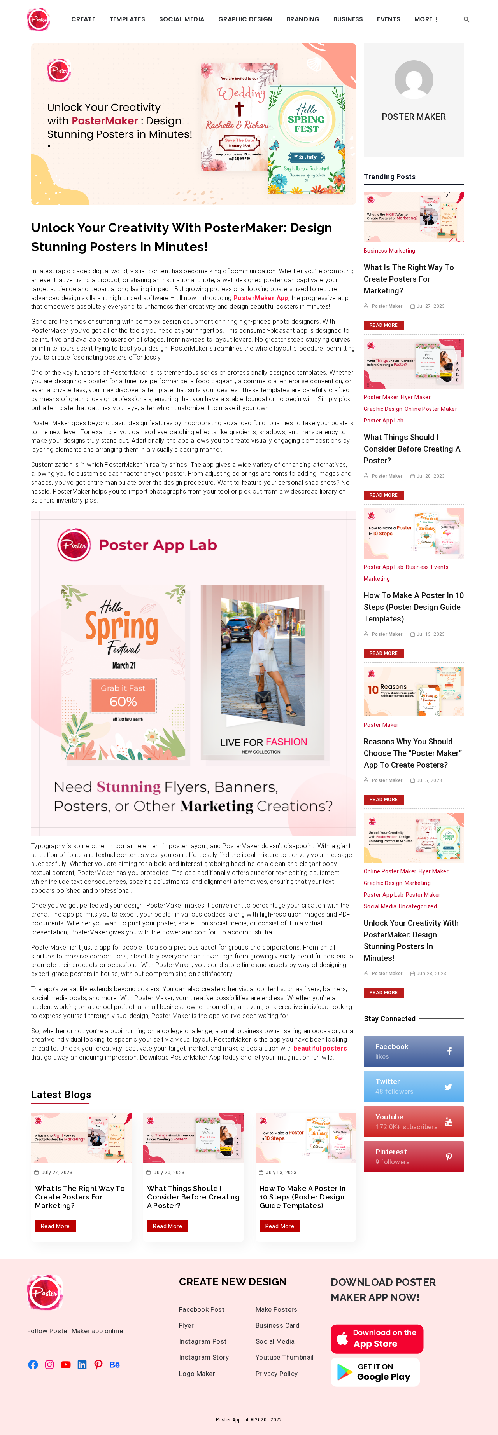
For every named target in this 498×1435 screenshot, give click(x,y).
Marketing (402, 251)
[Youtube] (66, 1364)
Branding (302, 19)
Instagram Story (204, 1357)
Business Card (278, 1325)
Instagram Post (203, 1341)
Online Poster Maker (431, 409)
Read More (55, 1226)
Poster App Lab (384, 420)
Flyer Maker (416, 397)
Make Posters (277, 1309)
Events (388, 19)
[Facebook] (33, 1364)
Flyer (186, 1325)
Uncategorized (418, 906)
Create (83, 19)
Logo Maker (197, 1373)
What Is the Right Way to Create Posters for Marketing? (80, 1196)
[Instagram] (49, 1364)
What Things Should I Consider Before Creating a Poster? (193, 1196)
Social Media (182, 19)
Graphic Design (245, 19)
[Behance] (115, 1364)
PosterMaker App (259, 298)
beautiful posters (320, 1048)
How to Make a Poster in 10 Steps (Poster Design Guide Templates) (303, 1196)
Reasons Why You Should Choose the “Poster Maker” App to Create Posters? (413, 753)
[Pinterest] (98, 1364)
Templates (127, 19)
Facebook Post (201, 1309)
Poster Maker (414, 117)
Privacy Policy (277, 1373)
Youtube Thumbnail (285, 1357)
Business (348, 19)
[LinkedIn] (82, 1364)
